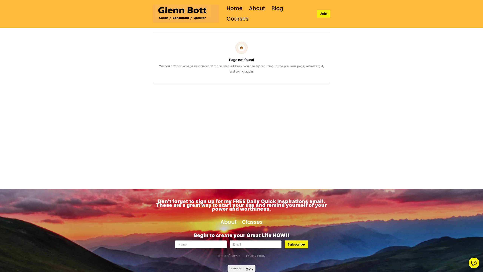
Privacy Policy (255, 256)
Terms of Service (229, 256)
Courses (237, 18)
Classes (252, 222)
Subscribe (296, 244)
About (257, 8)
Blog (277, 8)
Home (234, 8)
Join (323, 13)
